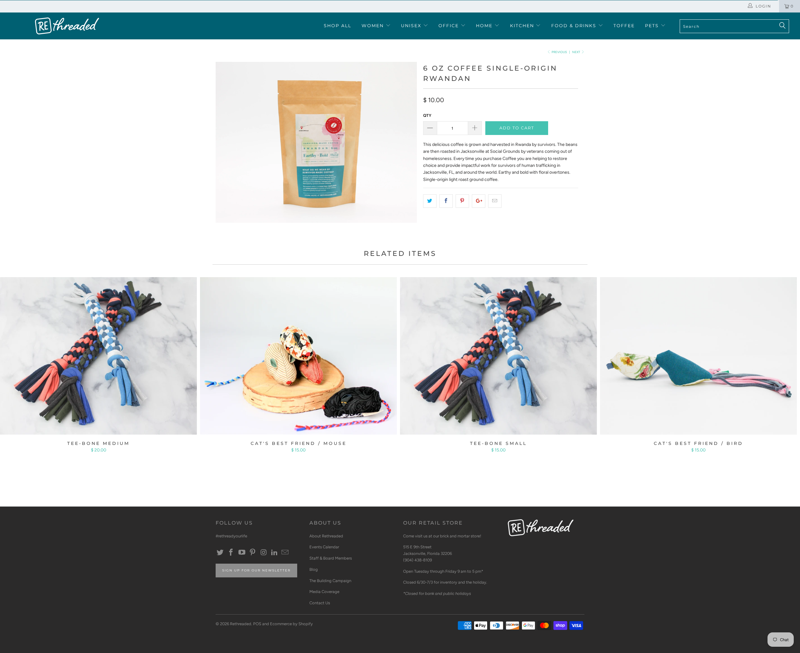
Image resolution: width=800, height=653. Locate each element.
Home (485, 25)
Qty (427, 115)
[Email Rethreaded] (285, 553)
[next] (406, 147)
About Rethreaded (326, 536)
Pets (653, 25)
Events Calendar (324, 547)
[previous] (226, 147)
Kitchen (523, 25)
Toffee (624, 25)
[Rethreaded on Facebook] (231, 553)
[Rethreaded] (67, 25)
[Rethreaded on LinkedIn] (274, 553)
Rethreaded (240, 623)
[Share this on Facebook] (446, 200)
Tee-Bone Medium (98, 356)
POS (257, 623)
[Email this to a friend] (495, 200)
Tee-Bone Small (498, 356)
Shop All (337, 25)
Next (576, 52)
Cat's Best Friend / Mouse (298, 356)
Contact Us (319, 603)
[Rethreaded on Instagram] (263, 553)
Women (374, 25)
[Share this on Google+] (478, 200)
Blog (313, 569)
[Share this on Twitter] (430, 200)
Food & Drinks (574, 25)
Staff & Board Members (330, 558)
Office (449, 25)
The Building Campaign (330, 580)
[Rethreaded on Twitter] (220, 553)
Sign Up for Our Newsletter (256, 570)
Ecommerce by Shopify (291, 623)
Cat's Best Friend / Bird (698, 356)
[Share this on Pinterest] (462, 200)
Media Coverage (324, 591)
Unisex (412, 25)
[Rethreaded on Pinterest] (253, 553)
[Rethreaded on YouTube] (242, 553)
